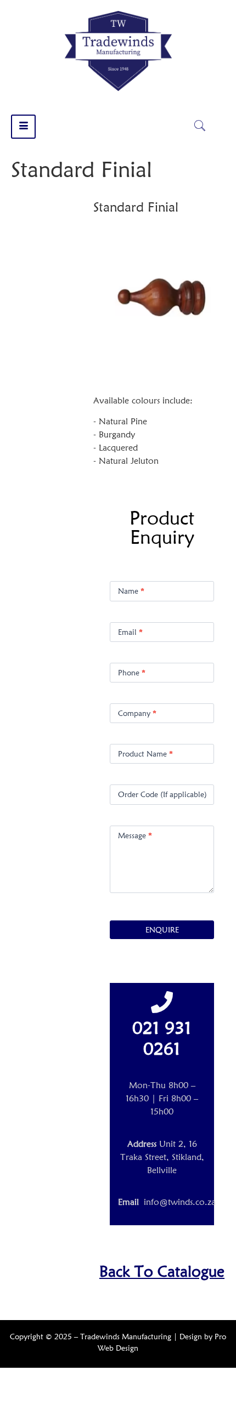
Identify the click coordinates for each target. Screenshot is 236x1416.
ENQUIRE (162, 929)
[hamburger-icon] (23, 127)
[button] (200, 127)
